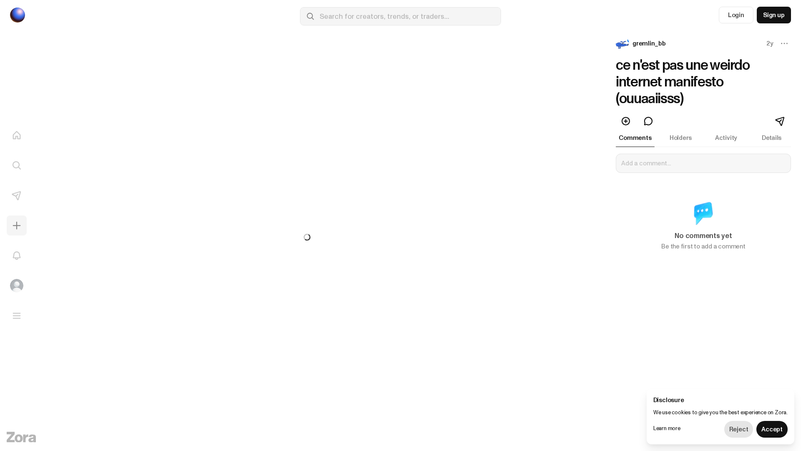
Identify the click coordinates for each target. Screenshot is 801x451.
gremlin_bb (649, 43)
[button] (642, 43)
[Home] (17, 135)
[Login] (17, 286)
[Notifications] (17, 256)
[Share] (780, 121)
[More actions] (784, 43)
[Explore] (17, 165)
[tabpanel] (703, 207)
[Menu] (17, 316)
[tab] (635, 137)
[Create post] (17, 225)
